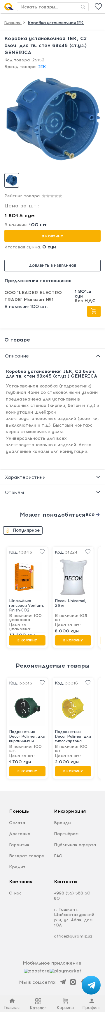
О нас (15, 893)
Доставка (19, 833)
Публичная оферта (75, 844)
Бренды (62, 822)
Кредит (17, 867)
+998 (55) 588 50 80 (72, 896)
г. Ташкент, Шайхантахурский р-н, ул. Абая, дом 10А (74, 917)
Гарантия (19, 844)
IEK (42, 66)
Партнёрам (66, 833)
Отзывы (14, 492)
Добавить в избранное (52, 266)
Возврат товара (26, 855)
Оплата (17, 822)
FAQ (58, 855)
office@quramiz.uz (73, 936)
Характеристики (25, 477)
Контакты (65, 881)
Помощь (19, 811)
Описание (17, 356)
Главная (13, 23)
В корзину (52, 236)
